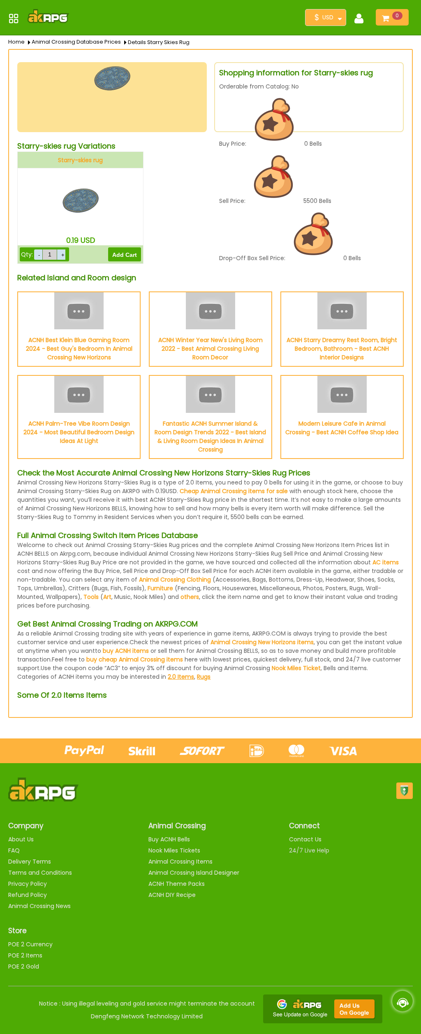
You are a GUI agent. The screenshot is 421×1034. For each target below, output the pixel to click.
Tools (91, 597)
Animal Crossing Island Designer (193, 873)
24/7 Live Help (309, 850)
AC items (385, 562)
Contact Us (305, 839)
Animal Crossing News (39, 906)
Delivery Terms (29, 861)
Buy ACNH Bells (169, 839)
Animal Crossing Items (180, 861)
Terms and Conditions (40, 873)
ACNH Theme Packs (176, 884)
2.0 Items (181, 677)
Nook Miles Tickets (174, 850)
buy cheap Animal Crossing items (134, 659)
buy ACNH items (126, 651)
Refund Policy (27, 895)
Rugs (203, 677)
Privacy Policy (27, 884)
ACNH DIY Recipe (172, 895)
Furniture (160, 588)
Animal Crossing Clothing (175, 579)
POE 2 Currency (30, 944)
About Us (21, 839)
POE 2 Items (25, 955)
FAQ (14, 850)
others (189, 597)
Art (107, 597)
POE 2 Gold (23, 966)
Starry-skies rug (80, 160)
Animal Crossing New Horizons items (262, 642)
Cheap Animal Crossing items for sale (234, 491)
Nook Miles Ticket (296, 668)
